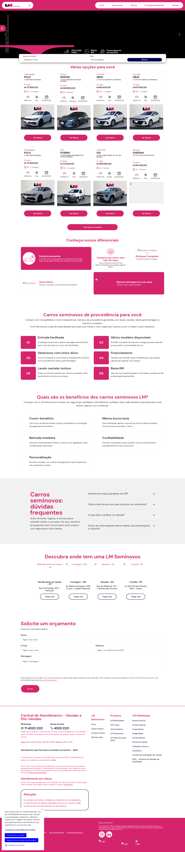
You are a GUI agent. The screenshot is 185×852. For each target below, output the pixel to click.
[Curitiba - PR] (135, 570)
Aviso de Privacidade (48, 680)
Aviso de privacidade (56, 833)
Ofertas (134, 5)
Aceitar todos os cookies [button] (15, 835)
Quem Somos (97, 729)
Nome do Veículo (29, 56)
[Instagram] (102, 834)
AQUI (75, 750)
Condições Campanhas (154, 5)
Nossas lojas (97, 737)
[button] (15, 845)
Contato (175, 5)
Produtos (115, 715)
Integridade (137, 733)
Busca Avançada (97, 60)
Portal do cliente (139, 742)
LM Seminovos (98, 717)
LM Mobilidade (117, 720)
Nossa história (138, 720)
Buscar (144, 60)
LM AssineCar (116, 729)
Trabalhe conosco (140, 746)
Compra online (98, 733)
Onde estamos (139, 725)
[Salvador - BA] (107, 570)
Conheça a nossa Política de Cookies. (20, 830)
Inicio (93, 724)
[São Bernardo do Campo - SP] (49, 570)
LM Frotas (114, 725)
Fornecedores (138, 738)
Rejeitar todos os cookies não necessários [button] (21, 840)
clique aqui (68, 784)
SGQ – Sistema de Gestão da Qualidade (145, 760)
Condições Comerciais (75, 833)
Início (102, 5)
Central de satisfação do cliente (147, 755)
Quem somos (117, 5)
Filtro (92, 56)
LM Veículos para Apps (118, 739)
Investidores (138, 729)
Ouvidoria (136, 750)
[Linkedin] (109, 834)
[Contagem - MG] (78, 570)
